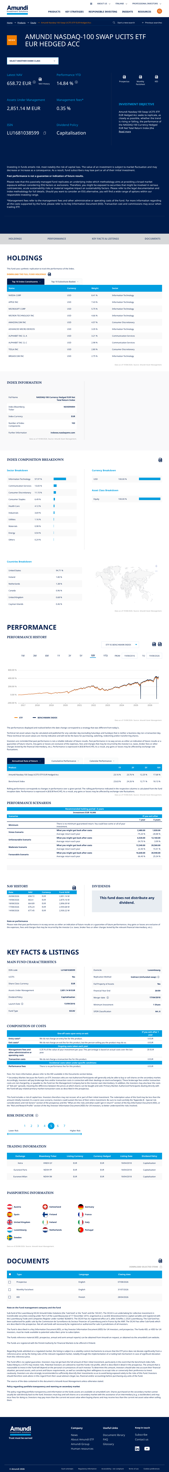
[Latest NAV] (34, 82)
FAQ (105, 1439)
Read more (125, 131)
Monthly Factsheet (25, 1289)
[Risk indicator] (36, 1116)
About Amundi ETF (82, 1439)
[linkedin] (137, 1449)
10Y (93, 655)
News (74, 1435)
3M (35, 655)
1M (23, 655)
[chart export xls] (154, 644)
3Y (69, 655)
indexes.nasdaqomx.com (63, 432)
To (143, 655)
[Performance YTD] (76, 82)
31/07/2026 (122, 1289)
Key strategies (74, 11)
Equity (33, 22)
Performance (57, 238)
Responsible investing (103, 11)
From (117, 655)
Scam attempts (67, 1469)
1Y (58, 655)
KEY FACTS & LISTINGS (105, 238)
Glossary (108, 1444)
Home (10, 22)
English (81, 1282)
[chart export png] (160, 644)
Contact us (141, 1439)
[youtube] (147, 1449)
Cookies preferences (152, 1469)
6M (47, 655)
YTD (105, 655)
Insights (127, 11)
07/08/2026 (122, 1282)
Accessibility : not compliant (112, 1469)
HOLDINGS (15, 238)
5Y (81, 655)
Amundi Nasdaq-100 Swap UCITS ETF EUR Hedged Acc (66, 22)
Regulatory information (87, 1469)
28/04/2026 (122, 1297)
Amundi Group (80, 1444)
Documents (152, 238)
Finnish (81, 1297)
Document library (114, 1435)
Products (54, 11)
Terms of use (134, 1469)
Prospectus (21, 1282)
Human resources (82, 1448)
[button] (152, 22)
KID (18, 1297)
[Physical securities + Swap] (158, 977)
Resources (144, 11)
